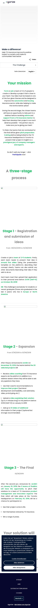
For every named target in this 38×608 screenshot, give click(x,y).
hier (7, 553)
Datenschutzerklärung (19, 589)
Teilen (32, 59)
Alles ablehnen (19, 563)
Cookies (19, 593)
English (31, 71)
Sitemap (19, 580)
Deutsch (18, 598)
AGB (19, 584)
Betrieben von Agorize (22, 605)
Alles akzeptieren (19, 568)
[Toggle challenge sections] (19, 65)
